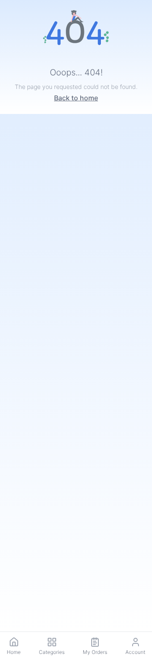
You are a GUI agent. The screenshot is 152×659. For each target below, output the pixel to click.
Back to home (76, 98)
